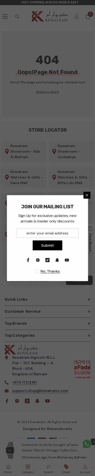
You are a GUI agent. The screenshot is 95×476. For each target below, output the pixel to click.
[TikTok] (47, 260)
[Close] (86, 195)
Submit (47, 245)
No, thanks (50, 271)
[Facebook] (28, 260)
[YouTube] (67, 260)
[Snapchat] (57, 260)
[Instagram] (38, 260)
